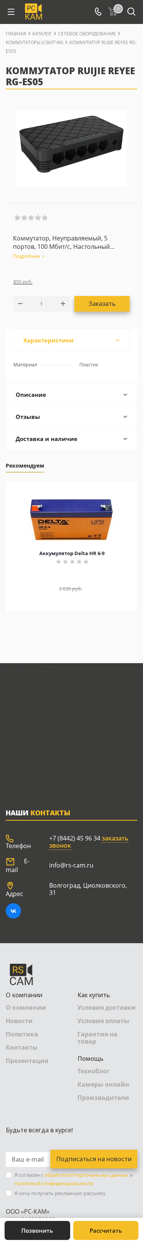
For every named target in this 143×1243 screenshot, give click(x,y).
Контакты (22, 1047)
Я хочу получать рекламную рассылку (60, 1193)
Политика (22, 1034)
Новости (19, 1021)
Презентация (27, 1061)
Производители (103, 1097)
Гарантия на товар (97, 1038)
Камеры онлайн (103, 1084)
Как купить (93, 995)
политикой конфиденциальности (53, 1183)
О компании (24, 995)
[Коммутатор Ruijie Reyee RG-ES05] (71, 148)
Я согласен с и (73, 1179)
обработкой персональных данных (86, 1174)
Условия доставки (106, 1007)
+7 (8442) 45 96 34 (74, 838)
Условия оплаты (103, 1021)
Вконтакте (13, 910)
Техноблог (93, 1071)
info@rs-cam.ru (71, 865)
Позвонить (37, 1230)
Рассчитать (106, 1230)
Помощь (90, 1058)
